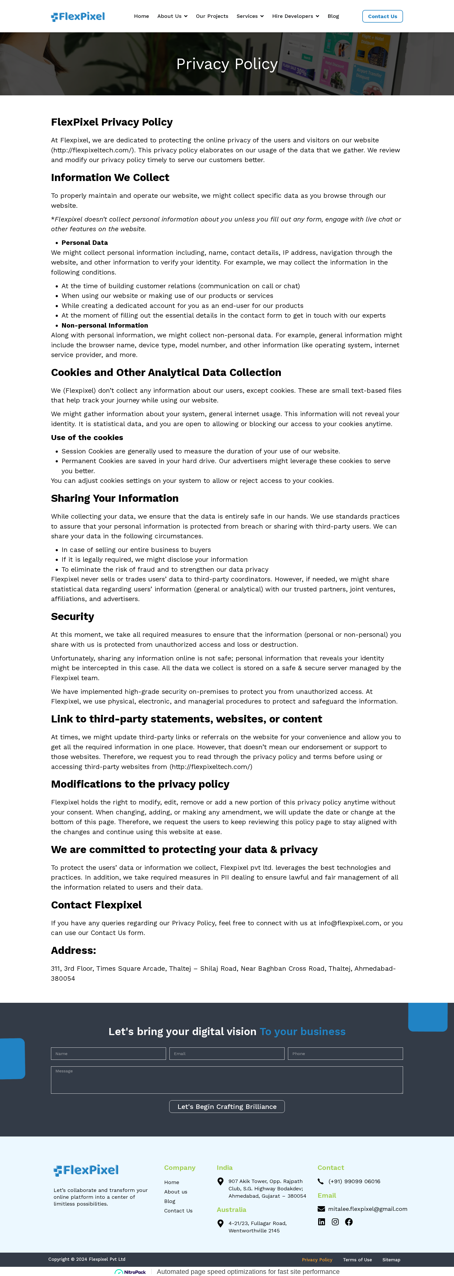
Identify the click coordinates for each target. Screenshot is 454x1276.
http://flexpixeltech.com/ (92, 150)
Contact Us (178, 1210)
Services (247, 16)
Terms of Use (357, 1259)
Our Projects (212, 16)
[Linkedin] (322, 1222)
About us (175, 1192)
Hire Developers (292, 16)
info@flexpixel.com (349, 923)
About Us (169, 16)
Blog (333, 16)
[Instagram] (335, 1222)
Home (141, 16)
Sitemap (391, 1259)
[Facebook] (349, 1222)
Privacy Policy (317, 1259)
